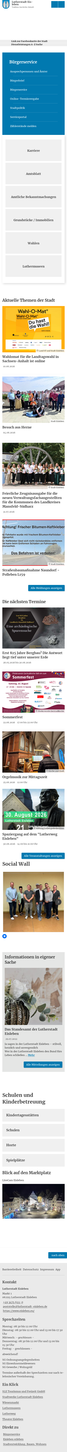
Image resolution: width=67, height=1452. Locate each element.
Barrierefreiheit (12, 1269)
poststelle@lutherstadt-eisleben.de (24, 1306)
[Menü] (61, 4)
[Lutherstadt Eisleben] (33, 1300)
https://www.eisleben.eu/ (18, 1310)
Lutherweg (9, 1413)
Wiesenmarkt (10, 1402)
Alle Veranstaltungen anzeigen (43, 855)
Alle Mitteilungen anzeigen (43, 1064)
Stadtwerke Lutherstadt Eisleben (22, 1396)
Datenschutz (31, 1269)
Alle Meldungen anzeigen (46, 588)
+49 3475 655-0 (12, 1302)
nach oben (58, 1255)
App (57, 1269)
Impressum (47, 1269)
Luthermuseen (11, 1408)
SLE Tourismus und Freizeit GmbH (23, 1391)
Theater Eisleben (12, 1419)
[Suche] (54, 4)
